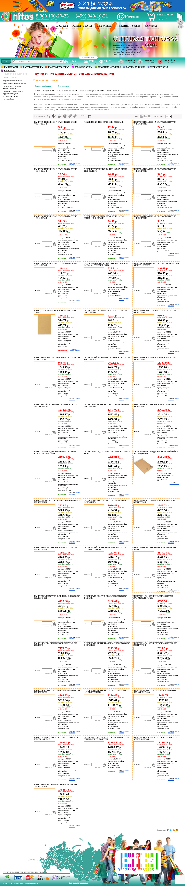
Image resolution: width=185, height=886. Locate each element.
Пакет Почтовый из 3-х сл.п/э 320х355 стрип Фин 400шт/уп (105, 170)
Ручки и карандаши (11, 94)
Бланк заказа (63, 86)
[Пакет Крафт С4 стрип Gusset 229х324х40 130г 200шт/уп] (93, 620)
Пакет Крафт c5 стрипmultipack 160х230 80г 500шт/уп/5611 (154, 501)
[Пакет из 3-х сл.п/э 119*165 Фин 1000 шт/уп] (93, 146)
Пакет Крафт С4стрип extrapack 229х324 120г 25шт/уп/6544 (105, 311)
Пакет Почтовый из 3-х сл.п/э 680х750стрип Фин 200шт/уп (55, 264)
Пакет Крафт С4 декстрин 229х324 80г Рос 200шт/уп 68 (107, 453)
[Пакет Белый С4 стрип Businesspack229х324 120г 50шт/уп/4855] (44, 429)
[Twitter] (171, 830)
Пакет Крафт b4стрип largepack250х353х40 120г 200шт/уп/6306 (107, 644)
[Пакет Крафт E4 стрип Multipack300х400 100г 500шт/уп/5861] (44, 808)
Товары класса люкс (109, 67)
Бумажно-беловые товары (13, 81)
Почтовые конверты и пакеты (91, 91)
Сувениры (9, 71)
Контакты (151, 25)
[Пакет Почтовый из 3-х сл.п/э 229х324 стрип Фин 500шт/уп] (143, 146)
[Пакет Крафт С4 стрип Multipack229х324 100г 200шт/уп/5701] (44, 571)
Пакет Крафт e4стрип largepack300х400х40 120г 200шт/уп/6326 (57, 691)
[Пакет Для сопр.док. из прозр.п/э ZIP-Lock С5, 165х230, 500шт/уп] (143, 761)
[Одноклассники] (174, 830)
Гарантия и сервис (129, 25)
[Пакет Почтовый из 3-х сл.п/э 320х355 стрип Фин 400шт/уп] (93, 193)
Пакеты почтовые (113, 91)
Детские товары (83, 67)
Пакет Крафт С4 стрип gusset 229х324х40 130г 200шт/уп (105, 597)
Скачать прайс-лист (43, 86)
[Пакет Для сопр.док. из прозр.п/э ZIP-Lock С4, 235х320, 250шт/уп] (44, 761)
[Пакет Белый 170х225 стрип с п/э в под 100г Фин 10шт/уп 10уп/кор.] (143, 287)
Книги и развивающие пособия (15, 83)
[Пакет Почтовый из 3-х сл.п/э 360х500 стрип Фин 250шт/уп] (44, 240)
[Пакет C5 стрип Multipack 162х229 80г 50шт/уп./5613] (44, 334)
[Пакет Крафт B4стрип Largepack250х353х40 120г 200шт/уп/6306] (93, 667)
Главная (43, 25)
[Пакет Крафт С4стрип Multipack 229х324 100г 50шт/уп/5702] (143, 381)
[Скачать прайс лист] (179, 18)
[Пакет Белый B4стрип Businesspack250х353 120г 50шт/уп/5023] (93, 381)
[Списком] (145, 116)
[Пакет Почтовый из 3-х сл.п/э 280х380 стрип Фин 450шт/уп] (44, 193)
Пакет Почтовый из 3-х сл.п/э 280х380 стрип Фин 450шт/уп (55, 170)
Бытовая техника (33, 67)
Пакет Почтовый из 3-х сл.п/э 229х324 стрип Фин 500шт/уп (154, 123)
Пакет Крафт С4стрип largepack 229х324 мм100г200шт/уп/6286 (153, 597)
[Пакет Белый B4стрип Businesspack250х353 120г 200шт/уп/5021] (44, 524)
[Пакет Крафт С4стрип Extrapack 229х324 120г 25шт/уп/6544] (93, 334)
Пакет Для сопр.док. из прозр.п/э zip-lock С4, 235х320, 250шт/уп (56, 738)
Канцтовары (11, 67)
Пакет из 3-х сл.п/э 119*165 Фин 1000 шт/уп (103, 122)
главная (37, 91)
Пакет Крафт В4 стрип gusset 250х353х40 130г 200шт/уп (55, 644)
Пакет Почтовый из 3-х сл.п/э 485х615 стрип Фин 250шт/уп (154, 217)
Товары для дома (135, 67)
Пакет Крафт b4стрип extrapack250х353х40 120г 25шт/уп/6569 (57, 358)
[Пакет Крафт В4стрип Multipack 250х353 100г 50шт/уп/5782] (143, 334)
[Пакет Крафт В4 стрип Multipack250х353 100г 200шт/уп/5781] (93, 524)
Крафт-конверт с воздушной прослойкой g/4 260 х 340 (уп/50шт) (155, 453)
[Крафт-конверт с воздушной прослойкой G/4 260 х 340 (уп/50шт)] (143, 476)
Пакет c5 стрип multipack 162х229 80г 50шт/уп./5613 (55, 311)
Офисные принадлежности (13, 91)
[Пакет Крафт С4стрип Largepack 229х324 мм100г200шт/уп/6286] (143, 620)
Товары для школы (11, 96)
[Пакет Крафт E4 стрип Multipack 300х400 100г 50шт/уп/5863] (143, 429)
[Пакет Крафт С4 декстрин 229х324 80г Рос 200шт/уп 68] (93, 476)
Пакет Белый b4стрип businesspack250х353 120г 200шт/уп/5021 (57, 501)
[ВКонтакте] (168, 830)
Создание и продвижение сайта (78, 883)
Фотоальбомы (9, 99)
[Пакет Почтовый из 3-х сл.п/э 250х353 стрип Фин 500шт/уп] (143, 193)
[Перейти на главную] (17, 20)
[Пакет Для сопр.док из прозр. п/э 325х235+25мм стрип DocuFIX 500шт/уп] (93, 761)
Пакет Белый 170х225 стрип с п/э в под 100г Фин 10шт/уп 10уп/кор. (156, 264)
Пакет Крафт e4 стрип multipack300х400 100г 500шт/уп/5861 (55, 785)
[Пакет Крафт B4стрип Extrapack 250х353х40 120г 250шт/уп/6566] (93, 714)
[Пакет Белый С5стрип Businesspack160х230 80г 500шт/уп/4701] (44, 620)
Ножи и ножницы (10, 89)
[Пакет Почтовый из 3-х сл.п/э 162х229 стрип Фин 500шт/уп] (44, 146)
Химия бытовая (159, 67)
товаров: (160, 17)
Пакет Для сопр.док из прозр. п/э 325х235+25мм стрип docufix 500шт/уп (106, 738)
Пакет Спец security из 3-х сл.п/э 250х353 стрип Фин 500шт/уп (104, 217)
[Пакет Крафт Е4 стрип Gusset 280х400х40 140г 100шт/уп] (143, 571)
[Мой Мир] (177, 830)
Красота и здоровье (58, 67)
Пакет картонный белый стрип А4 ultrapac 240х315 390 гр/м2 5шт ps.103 (106, 264)
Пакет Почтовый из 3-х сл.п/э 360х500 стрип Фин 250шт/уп (55, 217)
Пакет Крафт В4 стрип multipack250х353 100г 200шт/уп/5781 (105, 501)
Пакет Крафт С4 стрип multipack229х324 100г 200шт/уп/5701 (55, 548)
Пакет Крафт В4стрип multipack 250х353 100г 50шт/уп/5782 (154, 311)
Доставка (62, 25)
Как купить (104, 25)
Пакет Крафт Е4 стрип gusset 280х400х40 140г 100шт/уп (154, 548)
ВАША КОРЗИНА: (165, 15)
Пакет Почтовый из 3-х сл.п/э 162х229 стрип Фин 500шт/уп (55, 123)
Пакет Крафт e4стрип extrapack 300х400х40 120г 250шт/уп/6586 (154, 691)
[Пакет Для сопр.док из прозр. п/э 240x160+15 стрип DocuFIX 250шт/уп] (44, 476)
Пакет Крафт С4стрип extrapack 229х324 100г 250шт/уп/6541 (155, 644)
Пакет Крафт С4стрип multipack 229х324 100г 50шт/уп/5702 (155, 358)
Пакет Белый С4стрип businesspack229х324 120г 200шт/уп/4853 (105, 548)
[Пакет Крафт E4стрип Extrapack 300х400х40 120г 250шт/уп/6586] (143, 714)
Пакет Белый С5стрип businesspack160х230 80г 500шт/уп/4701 (57, 597)
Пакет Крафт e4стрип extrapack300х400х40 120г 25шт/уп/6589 (107, 405)
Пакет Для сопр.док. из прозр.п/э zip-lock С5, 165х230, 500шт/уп (155, 738)
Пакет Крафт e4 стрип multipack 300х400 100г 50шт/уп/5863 (155, 405)
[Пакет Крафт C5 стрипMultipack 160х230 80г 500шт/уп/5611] (143, 524)
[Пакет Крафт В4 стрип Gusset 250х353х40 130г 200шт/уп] (44, 667)
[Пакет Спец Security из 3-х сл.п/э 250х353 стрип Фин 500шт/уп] (93, 240)
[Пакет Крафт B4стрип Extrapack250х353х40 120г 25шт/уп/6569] (44, 381)
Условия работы (82, 25)
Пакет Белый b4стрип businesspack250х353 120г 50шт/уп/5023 (107, 358)
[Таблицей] (149, 116)
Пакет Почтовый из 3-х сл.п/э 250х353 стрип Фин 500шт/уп (154, 170)
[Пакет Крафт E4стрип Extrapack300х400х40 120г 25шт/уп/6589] (93, 429)
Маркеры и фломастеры (12, 86)
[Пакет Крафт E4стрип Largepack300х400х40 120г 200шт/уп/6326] (44, 714)
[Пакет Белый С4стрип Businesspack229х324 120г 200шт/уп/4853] (93, 571)
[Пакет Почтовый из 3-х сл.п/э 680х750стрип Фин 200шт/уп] (44, 287)
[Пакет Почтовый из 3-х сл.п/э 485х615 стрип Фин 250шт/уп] (143, 240)
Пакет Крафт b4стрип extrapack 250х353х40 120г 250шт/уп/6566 (105, 691)
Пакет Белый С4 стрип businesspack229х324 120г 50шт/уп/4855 (55, 405)
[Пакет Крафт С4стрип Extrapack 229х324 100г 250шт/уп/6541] (143, 667)
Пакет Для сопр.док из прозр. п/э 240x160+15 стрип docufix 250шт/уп (55, 453)
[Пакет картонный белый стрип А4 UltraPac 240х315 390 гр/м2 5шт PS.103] (93, 287)
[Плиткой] (141, 116)
